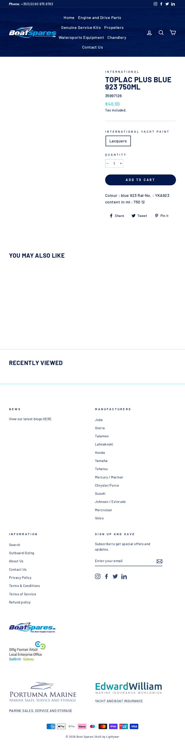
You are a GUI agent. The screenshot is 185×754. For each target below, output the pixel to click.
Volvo (99, 518)
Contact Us (92, 47)
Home (69, 17)
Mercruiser (103, 510)
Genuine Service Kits (81, 27)
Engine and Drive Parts (99, 17)
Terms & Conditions (24, 586)
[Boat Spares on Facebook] (106, 576)
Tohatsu (101, 469)
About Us (16, 561)
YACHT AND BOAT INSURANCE (119, 701)
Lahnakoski (104, 444)
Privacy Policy (20, 577)
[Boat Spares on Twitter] (115, 576)
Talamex (102, 436)
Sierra (100, 428)
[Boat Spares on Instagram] (97, 576)
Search (14, 545)
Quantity (116, 154)
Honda (100, 452)
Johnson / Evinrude (110, 502)
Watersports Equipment (81, 37)
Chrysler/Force (107, 485)
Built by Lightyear (107, 736)
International (122, 71)
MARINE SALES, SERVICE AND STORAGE (40, 711)
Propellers (114, 27)
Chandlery (116, 37)
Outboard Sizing (21, 553)
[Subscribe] (159, 561)
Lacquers (118, 140)
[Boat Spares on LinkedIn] (124, 576)
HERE (47, 419)
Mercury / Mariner (109, 477)
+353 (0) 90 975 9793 (31, 4)
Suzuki (100, 493)
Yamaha (101, 461)
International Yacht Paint (137, 131)
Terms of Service (22, 594)
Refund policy (20, 602)
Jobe (99, 420)
